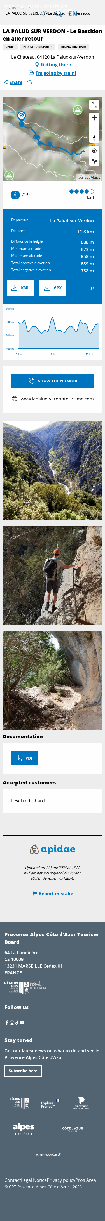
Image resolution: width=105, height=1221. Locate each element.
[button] (58, 14)
